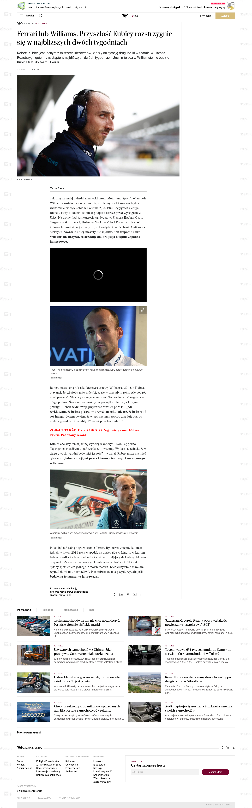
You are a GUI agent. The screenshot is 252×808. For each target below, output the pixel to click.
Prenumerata (72, 768)
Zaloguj (225, 15)
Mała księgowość (102, 771)
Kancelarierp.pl (101, 775)
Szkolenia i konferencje (29, 790)
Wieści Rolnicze (101, 778)
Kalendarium (44, 798)
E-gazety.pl (99, 764)
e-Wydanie (206, 15)
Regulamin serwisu (46, 768)
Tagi (91, 609)
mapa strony (23, 798)
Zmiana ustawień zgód (48, 764)
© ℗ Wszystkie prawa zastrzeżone (69, 591)
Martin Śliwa (57, 188)
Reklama (70, 761)
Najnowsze (71, 609)
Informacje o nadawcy (48, 771)
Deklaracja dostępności (48, 775)
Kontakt (21, 764)
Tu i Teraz (43, 23)
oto (135, 15)
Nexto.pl (97, 768)
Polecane (47, 609)
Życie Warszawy (102, 781)
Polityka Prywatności (47, 761)
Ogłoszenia (71, 764)
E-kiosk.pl (98, 761)
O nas (20, 761)
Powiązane (24, 609)
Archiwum (71, 771)
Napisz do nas (24, 768)
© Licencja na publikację (63, 588)
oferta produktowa (69, 798)
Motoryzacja (30, 23)
